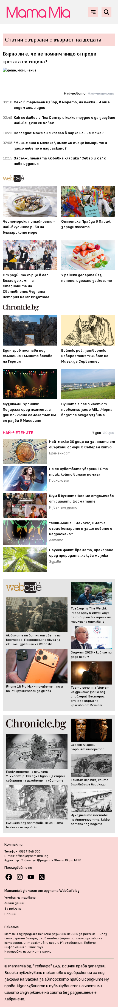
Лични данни (14, 903)
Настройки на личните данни (28, 952)
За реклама (12, 909)
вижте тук (34, 947)
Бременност (60, 453)
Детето (56, 540)
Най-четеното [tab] (101, 93)
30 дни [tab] (108, 433)
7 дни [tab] (96, 433)
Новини (10, 914)
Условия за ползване (20, 898)
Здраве (55, 561)
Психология (59, 480)
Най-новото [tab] (75, 93)
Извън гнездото (63, 507)
